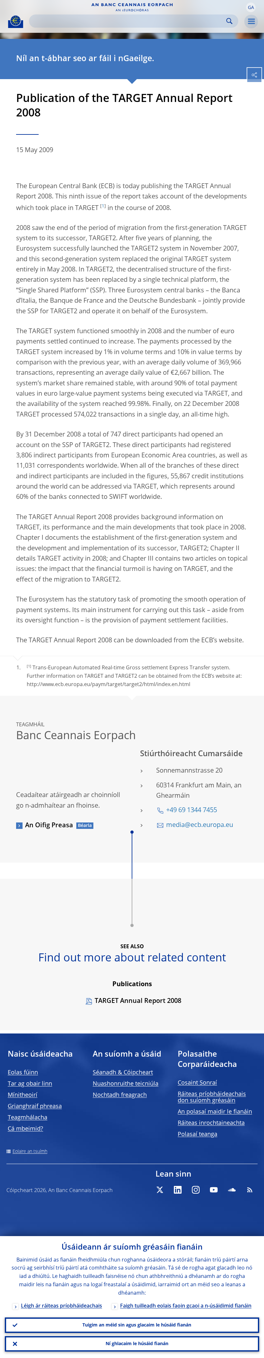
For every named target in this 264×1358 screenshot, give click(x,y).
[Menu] (251, 21)
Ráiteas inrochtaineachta (211, 1123)
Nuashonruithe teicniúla (125, 1084)
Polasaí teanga (197, 1134)
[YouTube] (214, 1189)
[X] (159, 1189)
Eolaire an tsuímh (30, 1151)
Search (229, 21)
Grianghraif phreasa (35, 1106)
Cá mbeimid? (25, 1129)
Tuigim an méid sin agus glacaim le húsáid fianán (136, 1325)
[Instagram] (195, 1189)
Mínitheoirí (22, 1095)
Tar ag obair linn (30, 1084)
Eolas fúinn (23, 1073)
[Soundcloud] (232, 1189)
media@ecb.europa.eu (199, 825)
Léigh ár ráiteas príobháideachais (61, 1306)
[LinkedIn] (177, 1189)
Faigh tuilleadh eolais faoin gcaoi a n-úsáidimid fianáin (185, 1306)
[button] (251, 7)
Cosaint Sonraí (197, 1083)
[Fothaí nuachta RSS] (250, 1189)
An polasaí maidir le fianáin (215, 1112)
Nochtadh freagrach (120, 1095)
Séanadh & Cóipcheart (123, 1073)
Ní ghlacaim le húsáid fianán (137, 1344)
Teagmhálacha (27, 1118)
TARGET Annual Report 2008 (138, 1001)
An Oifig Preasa (49, 825)
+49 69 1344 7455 (191, 810)
